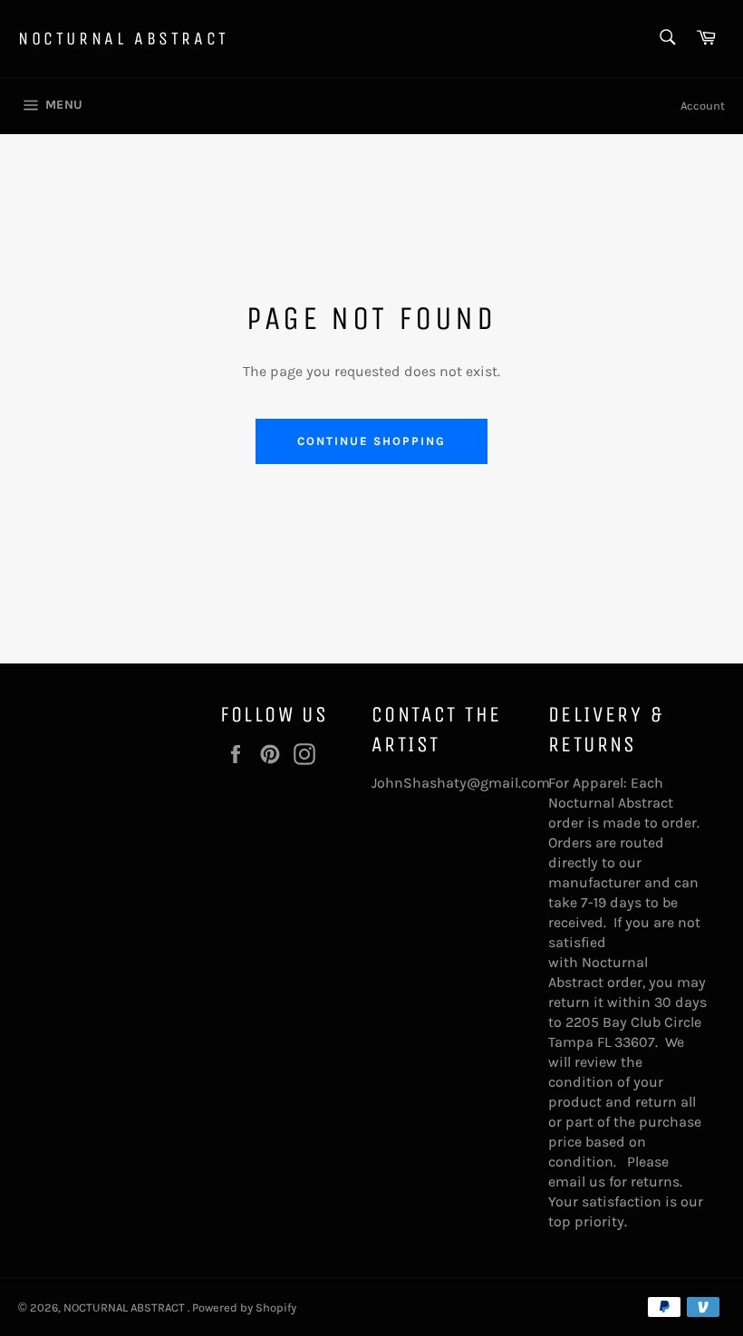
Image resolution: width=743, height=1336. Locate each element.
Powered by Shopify (244, 1307)
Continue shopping (371, 441)
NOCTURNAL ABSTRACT (123, 38)
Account (702, 105)
